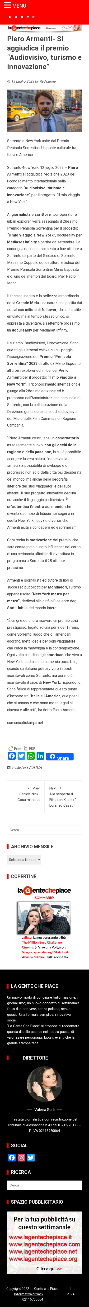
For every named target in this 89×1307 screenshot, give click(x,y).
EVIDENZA (34, 767)
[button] (8, 5)
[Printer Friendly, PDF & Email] (22, 748)
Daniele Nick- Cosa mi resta (29, 794)
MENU (19, 6)
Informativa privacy (28, 1294)
